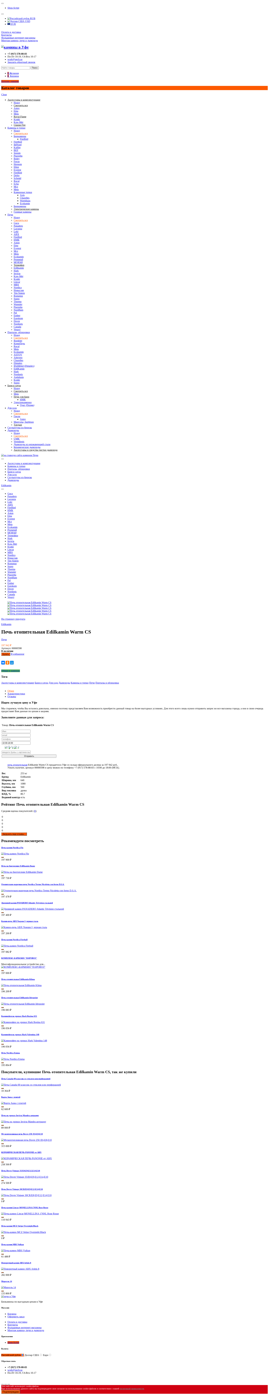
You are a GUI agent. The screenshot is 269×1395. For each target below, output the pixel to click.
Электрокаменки (23, 402)
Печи (10, 214)
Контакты (6, 35)
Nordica (18, 287)
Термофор (12, 535)
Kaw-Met (18, 122)
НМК (16, 240)
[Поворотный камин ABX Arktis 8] (20, 1269)
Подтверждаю (10, 1391)
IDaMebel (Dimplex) (24, 366)
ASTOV (18, 354)
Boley (17, 158)
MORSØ (18, 262)
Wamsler (18, 304)
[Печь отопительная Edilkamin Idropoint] (23, 1004)
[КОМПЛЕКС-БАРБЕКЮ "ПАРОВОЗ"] (23, 967)
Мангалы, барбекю (24, 422)
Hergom (18, 164)
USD (27, 21)
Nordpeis (18, 324)
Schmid (17, 178)
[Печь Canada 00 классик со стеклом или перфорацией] (31, 1084)
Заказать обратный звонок (21, 62)
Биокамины (20, 136)
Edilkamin (19, 268)
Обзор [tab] (10, 691)
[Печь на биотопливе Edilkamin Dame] (22, 872)
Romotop (18, 296)
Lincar (17, 282)
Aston (17, 242)
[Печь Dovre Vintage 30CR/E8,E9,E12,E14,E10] (26, 1195)
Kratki (17, 119)
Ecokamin (25, 203)
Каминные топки (23, 192)
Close (4, 94)
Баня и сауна (14, 471)
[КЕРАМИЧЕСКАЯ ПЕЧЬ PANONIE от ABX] (26, 1158)
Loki (16, 231)
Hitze (16, 167)
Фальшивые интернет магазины (18, 37)
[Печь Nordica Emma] (13, 1059)
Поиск (35, 68)
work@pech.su (14, 59)
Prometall (18, 259)
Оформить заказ (15, 1316)
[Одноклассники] (7, 663)
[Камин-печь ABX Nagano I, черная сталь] (24, 927)
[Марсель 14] (8, 1287)
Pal (15, 312)
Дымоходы (13, 430)
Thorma (17, 301)
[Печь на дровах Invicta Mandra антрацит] (23, 1121)
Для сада (12, 408)
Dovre (17, 321)
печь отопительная (17, 764)
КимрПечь (19, 343)
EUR (13, 24)
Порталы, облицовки (18, 332)
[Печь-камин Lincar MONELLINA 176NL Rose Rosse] (30, 1213)
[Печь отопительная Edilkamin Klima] (21, 985)
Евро (45, 1355)
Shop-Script (13, 8)
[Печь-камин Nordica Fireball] (17, 945)
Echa (16, 184)
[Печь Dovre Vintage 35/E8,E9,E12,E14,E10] (24, 1177)
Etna (16, 111)
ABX (16, 234)
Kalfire (17, 147)
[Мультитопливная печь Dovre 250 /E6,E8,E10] (26, 1140)
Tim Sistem (19, 293)
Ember (17, 315)
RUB (32, 18)
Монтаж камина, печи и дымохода (19, 40)
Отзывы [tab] (11, 696)
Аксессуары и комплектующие (23, 463)
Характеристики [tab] (16, 693)
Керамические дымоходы (27, 447)
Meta (16, 114)
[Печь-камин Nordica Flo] (15, 853)
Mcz (16, 186)
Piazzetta (18, 156)
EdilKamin (19, 368)
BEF (16, 150)
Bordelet (18, 340)
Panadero (18, 226)
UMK (17, 438)
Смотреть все (21, 133)
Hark (16, 270)
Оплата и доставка (11, 32)
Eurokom (18, 318)
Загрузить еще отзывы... (14, 834)
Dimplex (18, 363)
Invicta (17, 273)
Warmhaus (25, 200)
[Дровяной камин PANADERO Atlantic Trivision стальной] (32, 909)
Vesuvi (17, 329)
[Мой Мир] (12, 663)
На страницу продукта (13, 619)
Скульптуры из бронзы (19, 427)
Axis (22, 195)
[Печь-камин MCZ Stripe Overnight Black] (23, 1232)
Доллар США (32, 1355)
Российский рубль (11, 1355)
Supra (16, 298)
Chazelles (24, 198)
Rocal (16, 181)
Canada (17, 326)
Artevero (18, 357)
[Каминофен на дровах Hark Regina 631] (23, 1022)
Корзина (11, 1314)
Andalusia (19, 377)
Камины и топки (16, 128)
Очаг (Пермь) (27, 405)
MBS (16, 284)
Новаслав (19, 290)
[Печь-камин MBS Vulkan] (15, 1250)
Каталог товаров (10, 81)
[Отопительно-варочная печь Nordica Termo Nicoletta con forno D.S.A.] (39, 890)
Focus (17, 161)
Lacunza (18, 228)
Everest (17, 170)
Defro (16, 175)
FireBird (24, 139)
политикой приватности (132, 1389)
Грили (17, 416)
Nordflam (18, 310)
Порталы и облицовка (107, 682)
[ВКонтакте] (3, 663)
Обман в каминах (10, 670)
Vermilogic (19, 441)
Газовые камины (22, 212)
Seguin (17, 153)
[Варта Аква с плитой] (13, 1103)
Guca (16, 223)
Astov (17, 108)
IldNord (17, 144)
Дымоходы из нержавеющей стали (32, 444)
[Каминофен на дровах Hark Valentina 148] (24, 1040)
